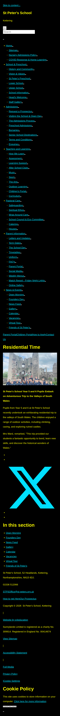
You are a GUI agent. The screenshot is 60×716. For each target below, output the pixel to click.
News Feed (12, 542)
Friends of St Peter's (16, 565)
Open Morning (13, 533)
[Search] (3, 39)
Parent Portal (10, 334)
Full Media (8, 666)
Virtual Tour (12, 561)
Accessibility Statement (15, 652)
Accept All (6, 706)
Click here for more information (30, 701)
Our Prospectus (28, 598)
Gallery (9, 547)
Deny (10, 706)
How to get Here (11, 598)
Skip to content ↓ (11, 5)
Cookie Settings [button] (11, 681)
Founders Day (13, 537)
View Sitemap (10, 638)
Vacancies (11, 556)
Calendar (10, 551)
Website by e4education (15, 620)
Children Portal (24, 334)
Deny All (14, 706)
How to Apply (39, 334)
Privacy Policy (10, 674)
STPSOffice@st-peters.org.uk (18, 591)
